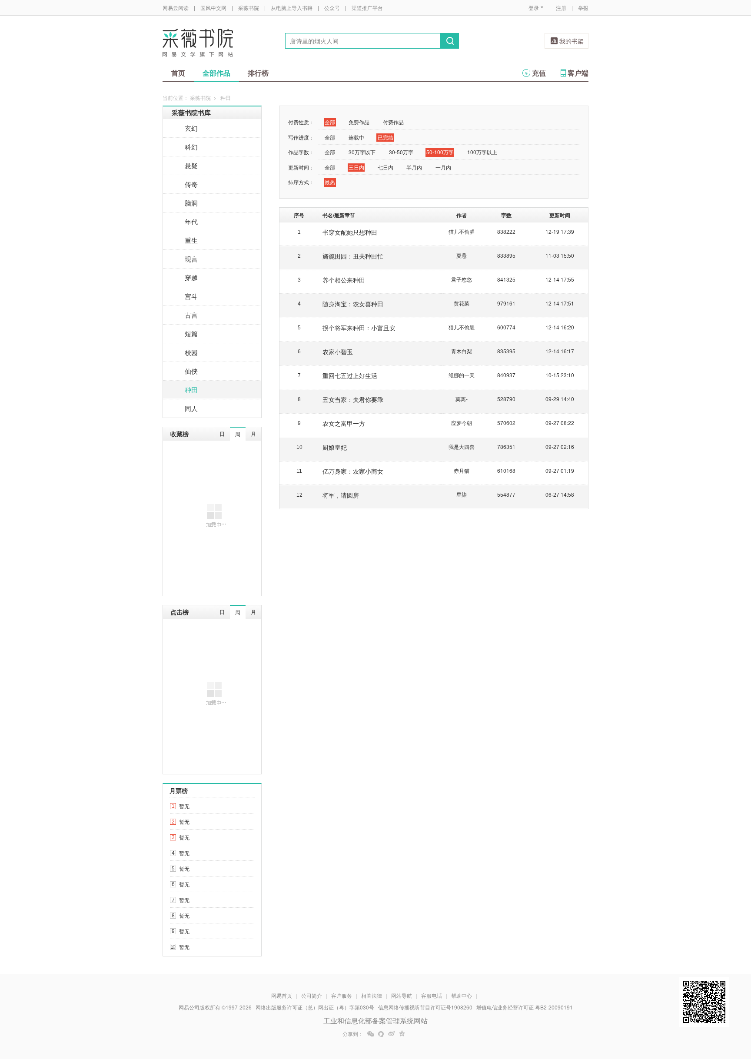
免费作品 (359, 122)
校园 (191, 352)
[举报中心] (612, 1008)
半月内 (414, 167)
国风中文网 (213, 7)
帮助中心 (461, 995)
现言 (191, 258)
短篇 (191, 333)
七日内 (385, 167)
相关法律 (371, 995)
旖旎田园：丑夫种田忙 (352, 256)
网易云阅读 (176, 7)
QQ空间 (402, 1033)
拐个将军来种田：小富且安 (358, 327)
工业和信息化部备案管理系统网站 (375, 1021)
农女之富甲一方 (343, 423)
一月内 (443, 167)
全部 (330, 122)
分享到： (352, 1033)
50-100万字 (440, 152)
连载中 (356, 137)
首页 (178, 73)
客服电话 (431, 995)
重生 (191, 240)
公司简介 (311, 995)
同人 (191, 408)
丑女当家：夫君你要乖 (352, 399)
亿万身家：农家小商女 (352, 471)
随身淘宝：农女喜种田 (352, 303)
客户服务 (341, 995)
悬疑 (191, 165)
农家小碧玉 (337, 351)
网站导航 (401, 995)
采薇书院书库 (191, 112)
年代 (191, 221)
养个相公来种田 (343, 280)
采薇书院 (248, 7)
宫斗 (191, 296)
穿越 (191, 277)
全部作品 (216, 73)
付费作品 (393, 122)
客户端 (578, 73)
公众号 (332, 7)
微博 (391, 1033)
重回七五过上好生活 (349, 375)
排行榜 (258, 73)
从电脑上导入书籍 (291, 7)
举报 (583, 7)
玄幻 (191, 128)
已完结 (385, 137)
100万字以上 (482, 152)
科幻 (191, 146)
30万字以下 (362, 152)
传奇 (191, 184)
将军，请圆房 (340, 495)
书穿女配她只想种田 (349, 232)
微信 (370, 1033)
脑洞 (191, 202)
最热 (330, 182)
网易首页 (281, 995)
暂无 (184, 806)
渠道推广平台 (367, 7)
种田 (191, 389)
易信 (381, 1033)
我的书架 (571, 41)
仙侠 (191, 370)
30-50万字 (401, 152)
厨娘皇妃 (334, 447)
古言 (191, 314)
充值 (539, 73)
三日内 (356, 167)
